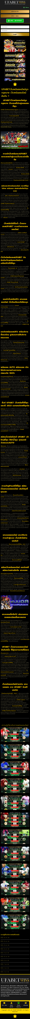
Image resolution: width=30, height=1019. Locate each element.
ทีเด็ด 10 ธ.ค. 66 (15, 863)
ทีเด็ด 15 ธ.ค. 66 (15, 795)
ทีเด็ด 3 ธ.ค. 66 (15, 931)
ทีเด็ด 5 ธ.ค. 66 (15, 914)
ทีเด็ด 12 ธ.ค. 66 (15, 829)
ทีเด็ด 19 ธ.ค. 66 (15, 744)
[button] (26, 7)
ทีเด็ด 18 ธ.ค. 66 (15, 761)
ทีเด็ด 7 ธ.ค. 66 (15, 897)
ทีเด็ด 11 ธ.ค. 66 (15, 846)
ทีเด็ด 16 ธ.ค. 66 (15, 778)
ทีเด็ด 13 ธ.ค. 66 (15, 812)
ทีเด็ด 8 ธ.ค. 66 (15, 880)
